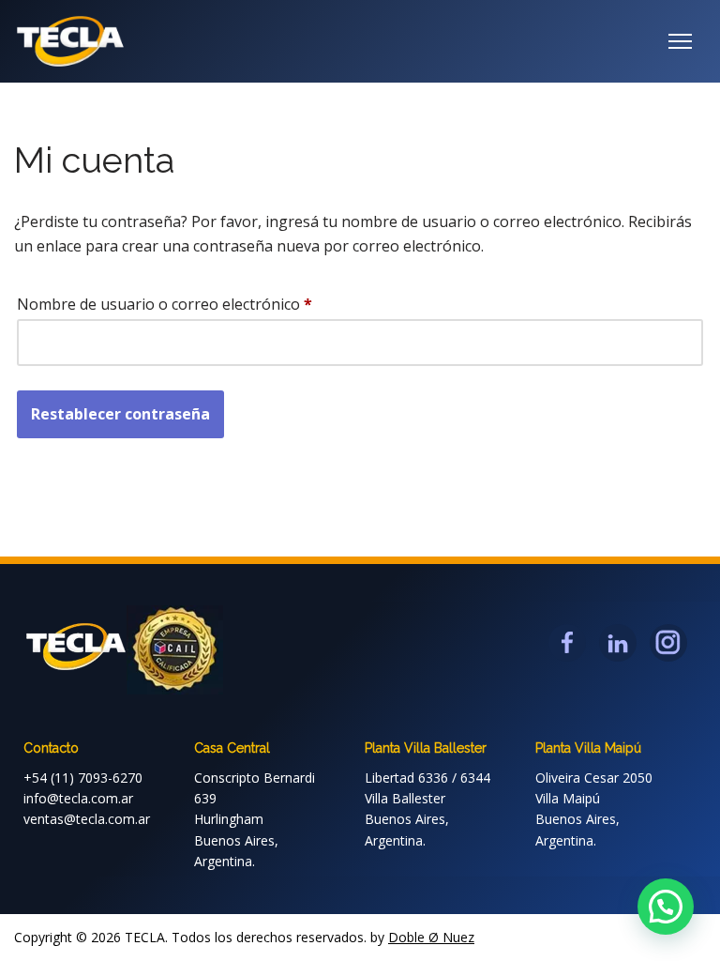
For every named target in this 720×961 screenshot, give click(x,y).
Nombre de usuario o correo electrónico (164, 303)
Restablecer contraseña (120, 414)
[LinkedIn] (618, 643)
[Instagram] (668, 643)
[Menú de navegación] (680, 41)
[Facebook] (567, 643)
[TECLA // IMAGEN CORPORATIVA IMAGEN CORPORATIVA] (70, 41)
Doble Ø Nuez (431, 937)
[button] (666, 906)
